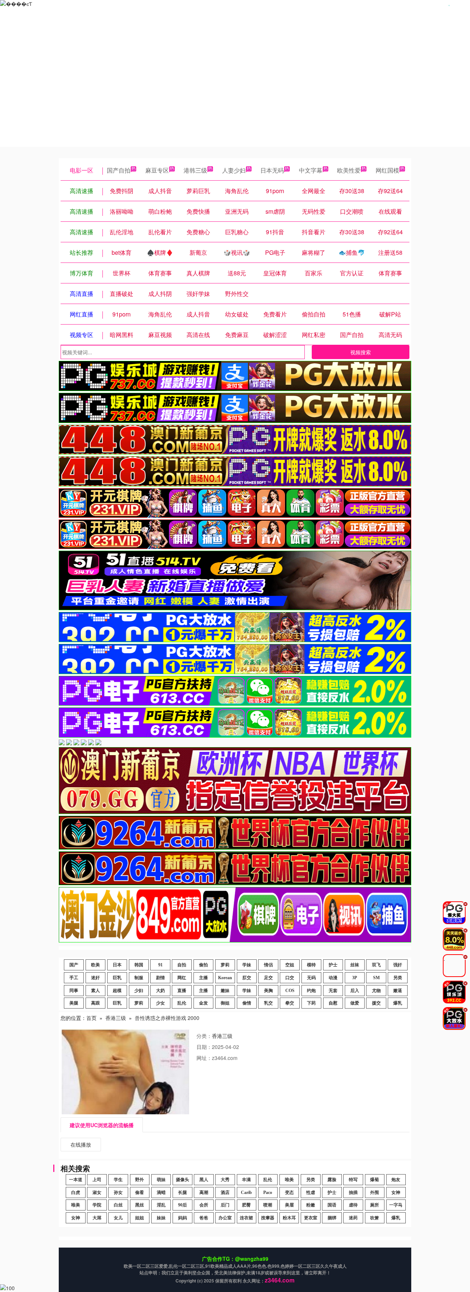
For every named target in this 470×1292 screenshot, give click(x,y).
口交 (289, 977)
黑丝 (139, 1205)
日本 (117, 964)
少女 (160, 1003)
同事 (73, 990)
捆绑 (332, 1217)
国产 (73, 964)
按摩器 (267, 1217)
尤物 (376, 990)
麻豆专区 (157, 170)
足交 (268, 977)
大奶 (160, 990)
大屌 (97, 1217)
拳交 (289, 1003)
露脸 (332, 1179)
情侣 (268, 964)
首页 (91, 1017)
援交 (376, 1003)
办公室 (225, 1217)
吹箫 (374, 1217)
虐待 (353, 1205)
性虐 (310, 1192)
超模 (117, 990)
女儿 (118, 1217)
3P (354, 977)
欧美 (95, 964)
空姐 (289, 964)
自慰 (333, 1003)
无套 (333, 990)
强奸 (397, 964)
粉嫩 (310, 1205)
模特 (311, 964)
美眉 (289, 1205)
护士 (333, 964)
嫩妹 (225, 990)
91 (160, 964)
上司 (97, 1179)
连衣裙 (246, 1217)
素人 (95, 990)
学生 (118, 1179)
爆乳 (397, 1003)
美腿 (73, 1003)
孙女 (118, 1192)
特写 (353, 1179)
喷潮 (267, 1205)
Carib (246, 1192)
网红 (181, 977)
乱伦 (181, 1003)
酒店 (225, 1192)
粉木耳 (289, 1217)
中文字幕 (310, 170)
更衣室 (310, 1217)
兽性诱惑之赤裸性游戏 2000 (167, 1017)
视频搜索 (360, 352)
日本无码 (272, 170)
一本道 (75, 1179)
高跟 (95, 1003)
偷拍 (203, 964)
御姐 (225, 1003)
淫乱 (161, 1205)
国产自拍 (118, 170)
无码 (311, 977)
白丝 (118, 1205)
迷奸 (95, 977)
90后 (182, 1205)
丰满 (246, 1179)
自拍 (181, 964)
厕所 (374, 1205)
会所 (203, 1205)
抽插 (353, 1192)
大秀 (225, 1179)
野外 (139, 1179)
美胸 (268, 990)
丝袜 (354, 964)
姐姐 (139, 1217)
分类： (204, 1035)
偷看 (139, 1192)
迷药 (353, 1217)
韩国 (138, 964)
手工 (73, 977)
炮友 (395, 1179)
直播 (181, 990)
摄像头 (182, 1179)
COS (289, 990)
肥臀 (246, 1205)
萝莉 (225, 964)
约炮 (311, 990)
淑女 (97, 1192)
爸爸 (203, 1217)
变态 (289, 1192)
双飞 (376, 964)
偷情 (246, 1003)
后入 (354, 990)
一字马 (395, 1205)
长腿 (182, 1192)
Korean (225, 977)
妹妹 (161, 1217)
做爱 (354, 1003)
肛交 (246, 977)
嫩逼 (397, 990)
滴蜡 (161, 1192)
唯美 (289, 1179)
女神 (395, 1192)
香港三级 (115, 1017)
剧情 (160, 977)
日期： (204, 1046)
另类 (397, 977)
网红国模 (387, 170)
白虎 (75, 1192)
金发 (203, 1003)
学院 (97, 1205)
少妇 (138, 990)
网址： (204, 1057)
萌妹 (161, 1179)
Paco (267, 1192)
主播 (203, 977)
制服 (138, 977)
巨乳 (117, 977)
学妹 (246, 964)
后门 (225, 1205)
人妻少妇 (234, 170)
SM (376, 977)
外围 (374, 1192)
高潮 (203, 1192)
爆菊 (374, 1179)
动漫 (333, 977)
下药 (311, 1003)
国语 (332, 1205)
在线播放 (80, 1144)
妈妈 (182, 1217)
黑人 (203, 1179)
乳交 (268, 1003)
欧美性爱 (349, 170)
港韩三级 (195, 170)
